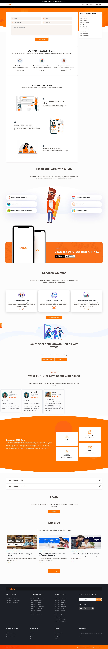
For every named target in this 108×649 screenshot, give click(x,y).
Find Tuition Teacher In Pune (12, 602)
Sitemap (56, 638)
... (16, 560)
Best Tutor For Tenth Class (60, 617)
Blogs (31, 636)
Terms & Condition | (11, 647)
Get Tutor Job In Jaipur (10, 632)
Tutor (11, 7)
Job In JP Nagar (83, 31)
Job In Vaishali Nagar (84, 22)
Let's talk (1, 325)
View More (54, 511)
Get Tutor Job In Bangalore (11, 634)
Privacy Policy (57, 634)
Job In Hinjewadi (83, 26)
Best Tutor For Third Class (60, 604)
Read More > (9, 562)
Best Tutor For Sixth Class (60, 610)
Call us (60, 359)
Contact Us (32, 634)
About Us (32, 632)
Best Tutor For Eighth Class (60, 614)
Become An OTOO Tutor (54, 317)
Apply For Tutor (42, 39)
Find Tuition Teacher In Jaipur (12, 598)
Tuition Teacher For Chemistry (36, 608)
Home (7, 7)
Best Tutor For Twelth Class (60, 621)
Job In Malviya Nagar (84, 20)
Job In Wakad (83, 24)
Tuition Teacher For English (35, 602)
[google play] (60, 256)
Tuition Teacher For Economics (36, 614)
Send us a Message (47, 359)
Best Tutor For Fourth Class (60, 606)
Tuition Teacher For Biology (35, 610)
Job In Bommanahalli (84, 35)
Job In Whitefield (83, 18)
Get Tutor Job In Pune (10, 636)
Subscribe (98, 599)
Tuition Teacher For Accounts (36, 612)
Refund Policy (57, 636)
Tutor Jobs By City (15, 480)
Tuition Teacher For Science (36, 600)
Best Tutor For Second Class (60, 602)
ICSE (14, 7)
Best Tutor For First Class (60, 600)
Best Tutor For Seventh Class (60, 612)
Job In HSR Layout (84, 33)
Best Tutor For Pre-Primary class (61, 598)
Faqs (31, 638)
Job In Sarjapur (83, 16)
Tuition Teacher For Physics (35, 604)
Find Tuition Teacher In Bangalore (13, 600)
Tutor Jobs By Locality (17, 486)
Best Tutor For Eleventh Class (61, 619)
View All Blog (54, 571)
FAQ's (17, 647)
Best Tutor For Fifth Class (60, 608)
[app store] (70, 256)
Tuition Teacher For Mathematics (36, 598)
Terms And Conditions (59, 632)
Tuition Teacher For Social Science (37, 606)
